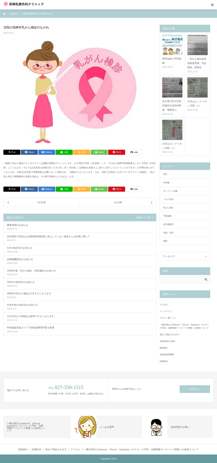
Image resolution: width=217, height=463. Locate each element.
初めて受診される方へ (170, 334)
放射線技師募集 (167, 354)
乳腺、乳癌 (168, 233)
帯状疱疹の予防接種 (171, 60)
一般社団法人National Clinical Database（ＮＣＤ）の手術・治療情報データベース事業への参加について (185, 326)
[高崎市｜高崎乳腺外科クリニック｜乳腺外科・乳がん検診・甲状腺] (25, 4)
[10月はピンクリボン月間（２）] (197, 87)
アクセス (164, 304)
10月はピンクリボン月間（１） (172, 145)
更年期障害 (168, 224)
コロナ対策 (168, 199)
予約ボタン (194, 389)
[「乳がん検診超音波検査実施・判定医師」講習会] (197, 45)
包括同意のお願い (168, 341)
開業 (165, 241)
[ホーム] (4, 13)
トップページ (166, 311)
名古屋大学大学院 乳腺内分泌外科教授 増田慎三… (172, 105)
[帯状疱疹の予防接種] (172, 45)
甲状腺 (166, 182)
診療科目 (164, 361)
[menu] (212, 5)
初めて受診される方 (56, 449)
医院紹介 (164, 348)
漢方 (165, 174)
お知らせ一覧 (143, 217)
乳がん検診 (168, 207)
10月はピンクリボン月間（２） (197, 103)
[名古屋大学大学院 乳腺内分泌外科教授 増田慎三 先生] (172, 87)
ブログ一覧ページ (168, 318)
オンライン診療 (170, 191)
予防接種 (167, 216)
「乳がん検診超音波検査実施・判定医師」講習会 (196, 63)
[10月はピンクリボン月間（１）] (172, 130)
